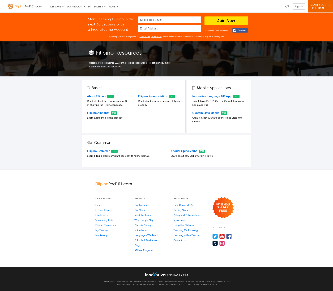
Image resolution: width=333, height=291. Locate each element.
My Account (179, 220)
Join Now (226, 20)
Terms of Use (145, 37)
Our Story (139, 210)
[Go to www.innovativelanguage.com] (166, 274)
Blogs (137, 245)
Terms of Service (202, 285)
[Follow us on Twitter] (215, 236)
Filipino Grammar (98, 151)
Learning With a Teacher (186, 235)
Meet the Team (142, 215)
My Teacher (95, 6)
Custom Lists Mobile (205, 112)
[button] (287, 6)
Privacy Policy (156, 37)
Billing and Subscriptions (186, 215)
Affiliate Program (143, 250)
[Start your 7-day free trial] (223, 208)
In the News (140, 230)
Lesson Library (103, 210)
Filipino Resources (105, 225)
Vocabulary (75, 6)
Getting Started (181, 210)
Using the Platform (183, 225)
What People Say (143, 220)
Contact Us (179, 240)
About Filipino (96, 96)
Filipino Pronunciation (152, 96)
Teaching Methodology (185, 230)
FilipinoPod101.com (188, 281)
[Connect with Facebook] (240, 30)
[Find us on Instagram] (222, 243)
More (112, 6)
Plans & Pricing (142, 225)
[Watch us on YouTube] (222, 236)
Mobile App (101, 235)
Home (98, 205)
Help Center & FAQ (183, 205)
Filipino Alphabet (98, 112)
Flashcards (101, 215)
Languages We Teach (146, 235)
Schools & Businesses (146, 240)
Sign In (299, 6)
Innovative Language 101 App (212, 96)
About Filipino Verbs (183, 151)
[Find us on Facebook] (229, 236)
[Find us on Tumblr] (215, 243)
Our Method (141, 205)
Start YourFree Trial (318, 6)
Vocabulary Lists (104, 220)
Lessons (55, 6)
